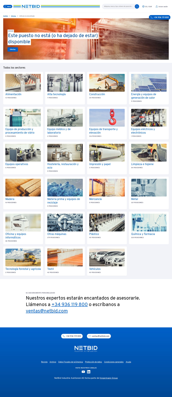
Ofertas (13, 16)
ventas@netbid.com (47, 311)
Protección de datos (93, 362)
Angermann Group (109, 378)
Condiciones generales (114, 362)
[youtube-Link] (83, 371)
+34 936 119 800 (69, 305)
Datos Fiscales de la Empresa (70, 362)
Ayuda (128, 362)
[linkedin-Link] (88, 371)
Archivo (53, 362)
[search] (137, 6)
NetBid (5, 16)
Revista (44, 362)
